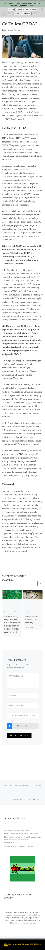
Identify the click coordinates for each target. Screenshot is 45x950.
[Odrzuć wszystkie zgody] (42, 8)
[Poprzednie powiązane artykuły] (34, 583)
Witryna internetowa (21, 715)
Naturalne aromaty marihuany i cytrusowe (19, 846)
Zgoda (11, 9)
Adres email (16, 705)
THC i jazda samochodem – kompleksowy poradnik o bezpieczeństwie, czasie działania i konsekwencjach (22, 839)
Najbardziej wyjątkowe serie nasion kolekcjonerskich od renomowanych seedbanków (21, 832)
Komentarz (15, 676)
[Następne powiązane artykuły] (40, 583)
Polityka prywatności (22, 13)
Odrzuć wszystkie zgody (26, 9)
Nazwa (12, 695)
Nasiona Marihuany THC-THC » (25, 944)
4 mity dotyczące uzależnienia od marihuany (31, 619)
